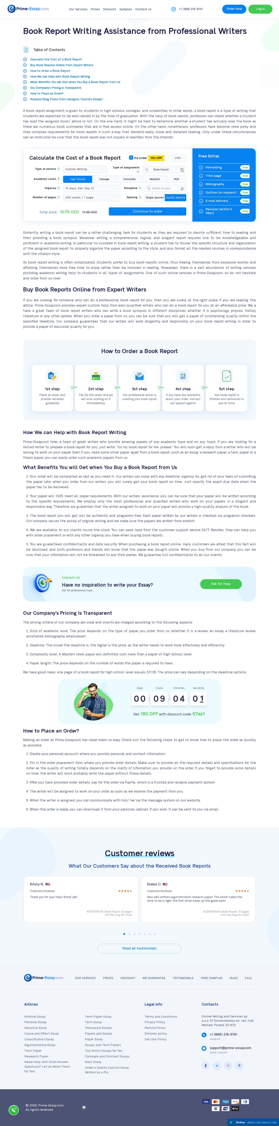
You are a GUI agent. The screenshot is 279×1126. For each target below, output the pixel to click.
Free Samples (212, 978)
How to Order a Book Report (50, 71)
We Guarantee (154, 978)
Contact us (143, 9)
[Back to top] (267, 1083)
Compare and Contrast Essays (107, 1056)
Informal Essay (35, 1016)
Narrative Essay (35, 1027)
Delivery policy (156, 1033)
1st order (147, 158)
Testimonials (183, 978)
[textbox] (168, 188)
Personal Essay (35, 1022)
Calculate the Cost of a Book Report (56, 59)
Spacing (132, 197)
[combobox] (164, 169)
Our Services (78, 9)
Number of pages (44, 197)
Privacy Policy (155, 1022)
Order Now (234, 9)
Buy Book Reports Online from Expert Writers (61, 65)
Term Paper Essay (98, 1016)
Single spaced (155, 197)
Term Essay (93, 1022)
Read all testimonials (139, 948)
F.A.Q (248, 978)
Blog (234, 978)
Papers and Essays (98, 1033)
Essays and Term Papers (103, 1045)
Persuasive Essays (98, 1027)
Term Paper (33, 1050)
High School (77, 179)
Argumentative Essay (40, 1045)
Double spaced (175, 197)
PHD (176, 179)
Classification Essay (39, 1039)
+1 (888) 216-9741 (191, 9)
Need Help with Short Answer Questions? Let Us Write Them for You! (47, 1066)
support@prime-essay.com (230, 1048)
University (129, 179)
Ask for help (221, 584)
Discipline (130, 188)
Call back (14, 1111)
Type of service (45, 169)
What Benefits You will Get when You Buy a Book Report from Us (75, 82)
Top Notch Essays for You (103, 1050)
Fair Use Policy (155, 1039)
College (104, 179)
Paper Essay (94, 1039)
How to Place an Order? (47, 93)
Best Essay (93, 1062)
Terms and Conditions (161, 1016)
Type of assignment (126, 167)
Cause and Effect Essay (41, 1033)
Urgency (50, 188)
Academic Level (45, 179)
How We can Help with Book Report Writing (60, 76)
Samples (125, 9)
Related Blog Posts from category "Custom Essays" (66, 99)
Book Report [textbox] (159, 169)
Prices (95, 9)
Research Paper (36, 1056)
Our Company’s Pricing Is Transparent (55, 88)
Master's (155, 179)
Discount (109, 9)
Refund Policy (155, 1027)
